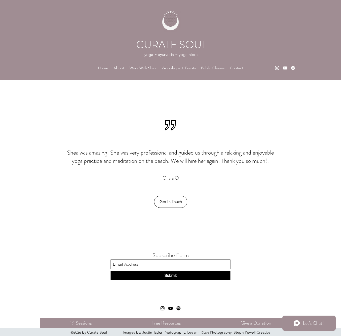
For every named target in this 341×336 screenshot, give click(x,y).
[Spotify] (293, 68)
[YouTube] (285, 68)
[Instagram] (277, 68)
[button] (170, 202)
